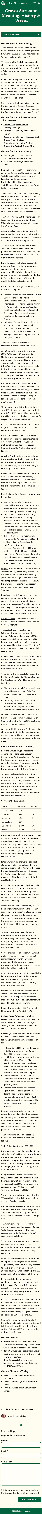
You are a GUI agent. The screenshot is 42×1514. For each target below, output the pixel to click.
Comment (6, 1461)
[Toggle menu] (34, 3)
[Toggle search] (39, 3)
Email (4, 1451)
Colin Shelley (21, 1416)
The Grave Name (8, 193)
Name (4, 1440)
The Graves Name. (9, 216)
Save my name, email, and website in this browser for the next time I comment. (20, 1492)
